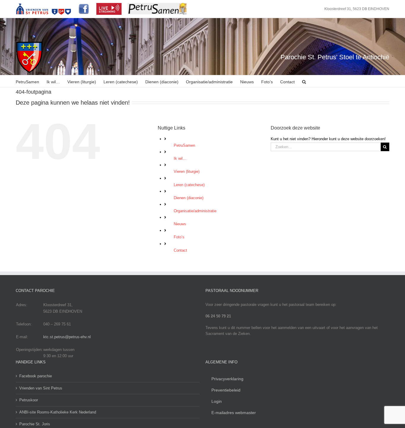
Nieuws (180, 224)
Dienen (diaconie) (188, 198)
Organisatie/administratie (195, 211)
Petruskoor (28, 400)
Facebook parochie (35, 376)
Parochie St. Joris (34, 424)
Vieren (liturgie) (187, 171)
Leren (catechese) (189, 185)
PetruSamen (184, 145)
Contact (180, 250)
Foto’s (179, 237)
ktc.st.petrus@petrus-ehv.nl (67, 337)
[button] (304, 81)
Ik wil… (180, 158)
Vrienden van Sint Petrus (40, 388)
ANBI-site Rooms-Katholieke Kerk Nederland (57, 412)
